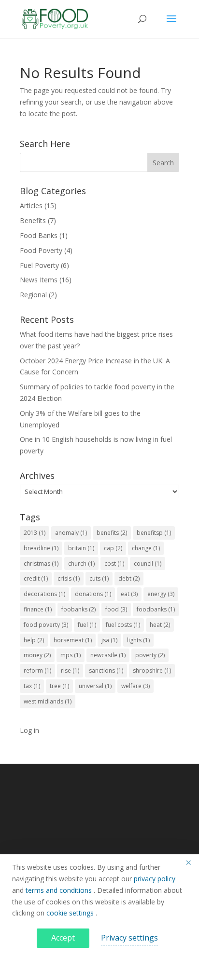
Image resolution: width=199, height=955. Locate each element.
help (34, 640)
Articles (31, 205)
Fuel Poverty (39, 265)
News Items (38, 279)
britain (81, 548)
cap (113, 548)
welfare (135, 686)
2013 (34, 533)
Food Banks (38, 235)
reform (37, 670)
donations (93, 594)
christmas (41, 563)
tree (59, 686)
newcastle (108, 655)
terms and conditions (60, 890)
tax (32, 686)
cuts (99, 578)
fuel (87, 625)
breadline (41, 548)
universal (95, 686)
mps (70, 655)
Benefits (33, 220)
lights (138, 640)
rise (70, 670)
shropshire (152, 670)
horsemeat (73, 640)
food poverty (46, 625)
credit (36, 578)
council (147, 563)
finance (38, 609)
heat (160, 625)
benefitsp (154, 533)
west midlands (47, 701)
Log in (29, 730)
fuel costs (123, 625)
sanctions (106, 670)
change (146, 548)
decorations (44, 594)
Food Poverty (41, 250)
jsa (109, 640)
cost (114, 563)
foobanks (78, 609)
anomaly (71, 533)
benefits (112, 533)
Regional (33, 294)
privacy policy (154, 878)
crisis (68, 578)
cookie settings (71, 912)
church (81, 563)
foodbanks (156, 609)
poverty (150, 655)
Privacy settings (129, 937)
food (116, 609)
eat (129, 594)
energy (160, 594)
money (37, 655)
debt (129, 578)
